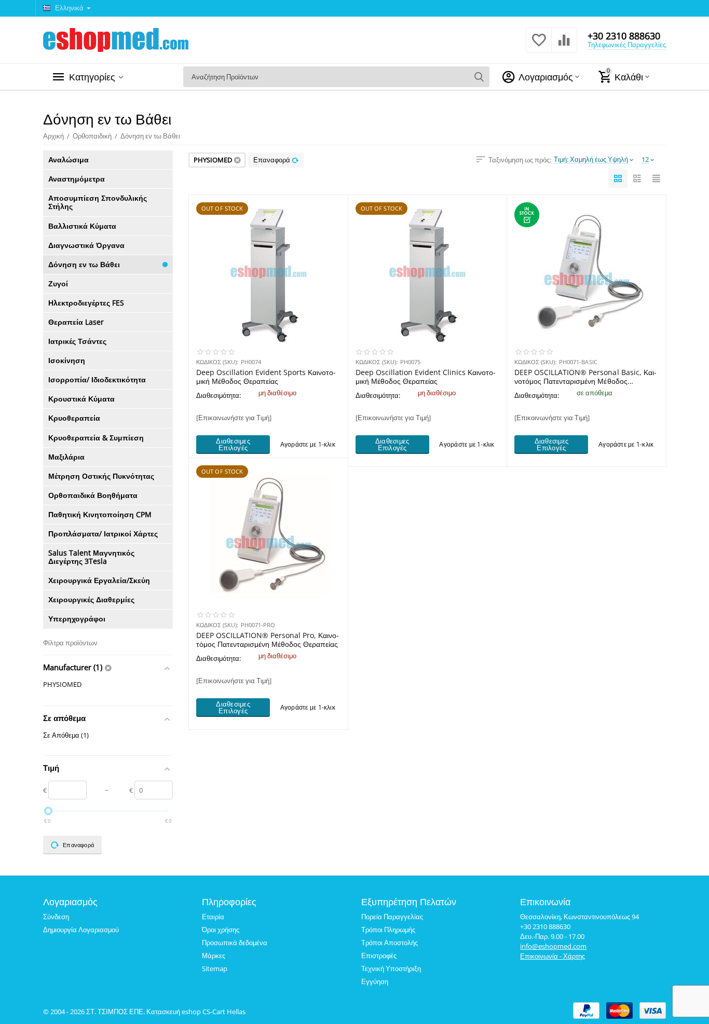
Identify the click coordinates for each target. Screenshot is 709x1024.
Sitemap (214, 968)
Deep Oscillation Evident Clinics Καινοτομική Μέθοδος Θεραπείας (426, 376)
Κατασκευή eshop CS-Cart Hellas (196, 1011)
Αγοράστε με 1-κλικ (307, 444)
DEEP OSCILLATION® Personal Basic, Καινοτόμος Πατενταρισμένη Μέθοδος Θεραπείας (585, 376)
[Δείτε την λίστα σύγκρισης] (564, 45)
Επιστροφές (379, 955)
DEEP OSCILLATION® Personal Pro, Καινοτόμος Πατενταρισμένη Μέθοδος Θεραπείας (267, 639)
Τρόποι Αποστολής (389, 942)
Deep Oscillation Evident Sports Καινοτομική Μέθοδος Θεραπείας (266, 376)
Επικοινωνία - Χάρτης (552, 956)
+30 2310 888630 (624, 36)
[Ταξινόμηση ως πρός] (618, 178)
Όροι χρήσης (220, 929)
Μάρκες (213, 955)
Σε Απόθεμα (66, 735)
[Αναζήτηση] (479, 76)
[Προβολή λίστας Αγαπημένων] (538, 45)
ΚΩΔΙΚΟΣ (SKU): (217, 362)
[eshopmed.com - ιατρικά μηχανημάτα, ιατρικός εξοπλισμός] (115, 39)
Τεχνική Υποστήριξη (391, 968)
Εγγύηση (374, 981)
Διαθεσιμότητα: (218, 395)
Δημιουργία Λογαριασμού (81, 929)
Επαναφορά (271, 159)
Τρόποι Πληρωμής (388, 929)
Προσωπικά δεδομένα (234, 942)
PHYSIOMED (62, 684)
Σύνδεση (56, 916)
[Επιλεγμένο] (109, 667)
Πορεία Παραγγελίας (392, 916)
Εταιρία (213, 916)
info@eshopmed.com (553, 946)
